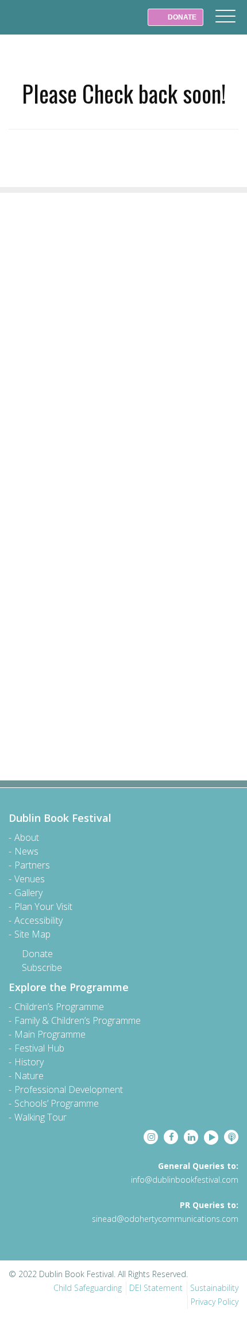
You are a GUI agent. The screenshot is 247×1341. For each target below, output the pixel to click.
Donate (37, 953)
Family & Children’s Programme (77, 1020)
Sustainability (214, 1287)
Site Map (32, 934)
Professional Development (68, 1089)
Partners (32, 865)
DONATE (181, 17)
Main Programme (50, 1034)
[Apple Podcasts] (231, 1137)
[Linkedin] (191, 1137)
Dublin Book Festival (34, 25)
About (26, 837)
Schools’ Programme (56, 1103)
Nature (29, 1075)
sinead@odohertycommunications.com (165, 1218)
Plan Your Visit (43, 906)
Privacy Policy (214, 1301)
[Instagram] (151, 1137)
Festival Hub (39, 1048)
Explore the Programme (69, 987)
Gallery (28, 892)
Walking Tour (40, 1117)
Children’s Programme (59, 1006)
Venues (29, 879)
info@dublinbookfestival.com (184, 1179)
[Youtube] (211, 1137)
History (29, 1062)
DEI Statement (156, 1287)
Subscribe (42, 967)
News (26, 851)
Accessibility (38, 920)
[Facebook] (171, 1137)
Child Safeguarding (87, 1287)
